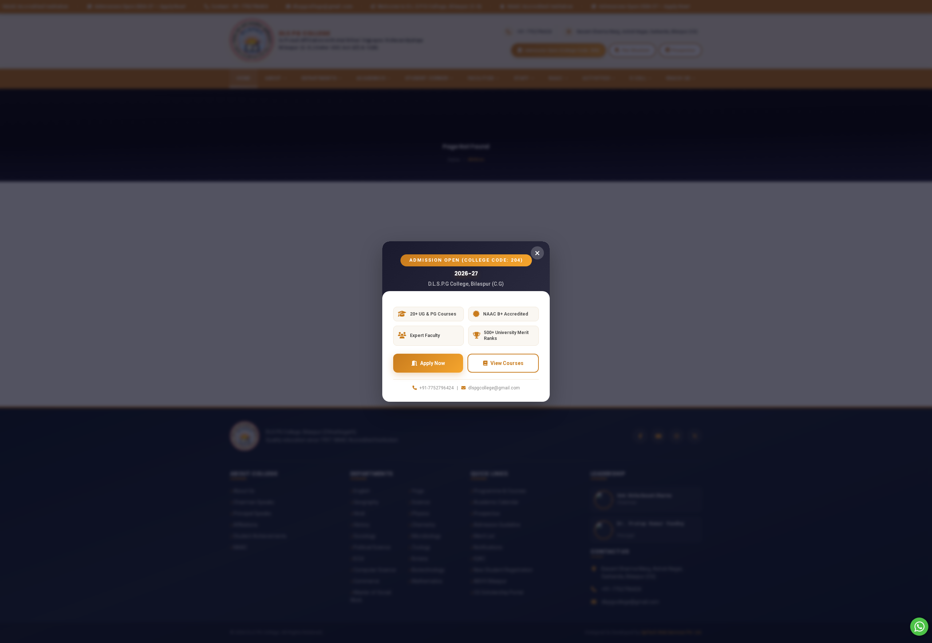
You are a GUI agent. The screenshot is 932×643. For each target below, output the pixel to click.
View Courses (507, 363)
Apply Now (432, 363)
